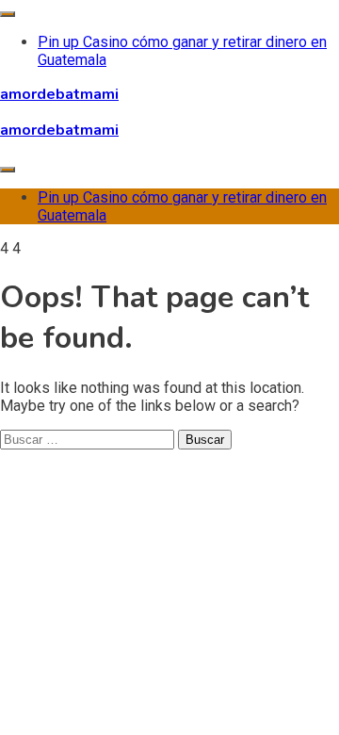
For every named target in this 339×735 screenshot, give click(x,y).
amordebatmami (59, 94)
